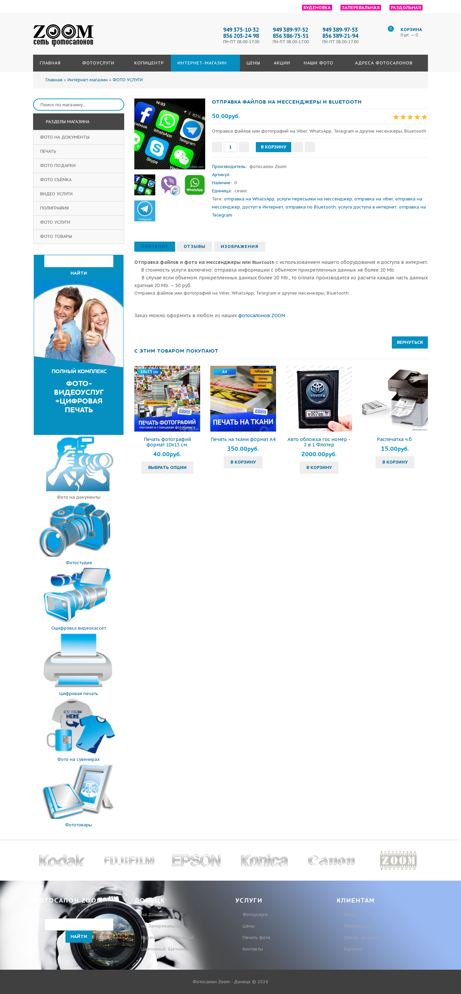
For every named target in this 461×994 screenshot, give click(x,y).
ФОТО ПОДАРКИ (58, 165)
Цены (249, 926)
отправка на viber (373, 199)
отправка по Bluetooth (311, 207)
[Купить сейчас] (310, 147)
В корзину (243, 462)
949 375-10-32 (241, 29)
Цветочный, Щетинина (166, 949)
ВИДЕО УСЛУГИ (57, 194)
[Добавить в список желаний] (298, 147)
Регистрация (357, 926)
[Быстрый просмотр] (167, 399)
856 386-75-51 (290, 35)
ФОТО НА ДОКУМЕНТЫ (65, 137)
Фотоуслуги (255, 914)
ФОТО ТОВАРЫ (56, 236)
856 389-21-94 (340, 35)
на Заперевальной (161, 926)
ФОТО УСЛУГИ (56, 222)
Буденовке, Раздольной (167, 937)
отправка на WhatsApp (249, 199)
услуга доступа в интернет (367, 207)
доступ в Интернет (262, 207)
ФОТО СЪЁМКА (56, 180)
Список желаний (361, 937)
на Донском (154, 914)
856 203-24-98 (241, 35)
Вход (349, 914)
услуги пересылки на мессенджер (314, 199)
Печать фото (256, 937)
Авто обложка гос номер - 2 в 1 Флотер (319, 442)
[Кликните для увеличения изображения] (169, 134)
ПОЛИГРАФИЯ (55, 208)
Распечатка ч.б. (395, 439)
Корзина (352, 949)
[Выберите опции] (140, 399)
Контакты (253, 949)
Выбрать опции (167, 467)
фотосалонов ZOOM (261, 315)
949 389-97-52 (290, 29)
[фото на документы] (78, 490)
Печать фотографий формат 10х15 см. (167, 442)
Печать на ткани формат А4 (243, 439)
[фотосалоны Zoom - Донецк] (63, 47)
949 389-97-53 (340, 29)
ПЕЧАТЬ (49, 151)
